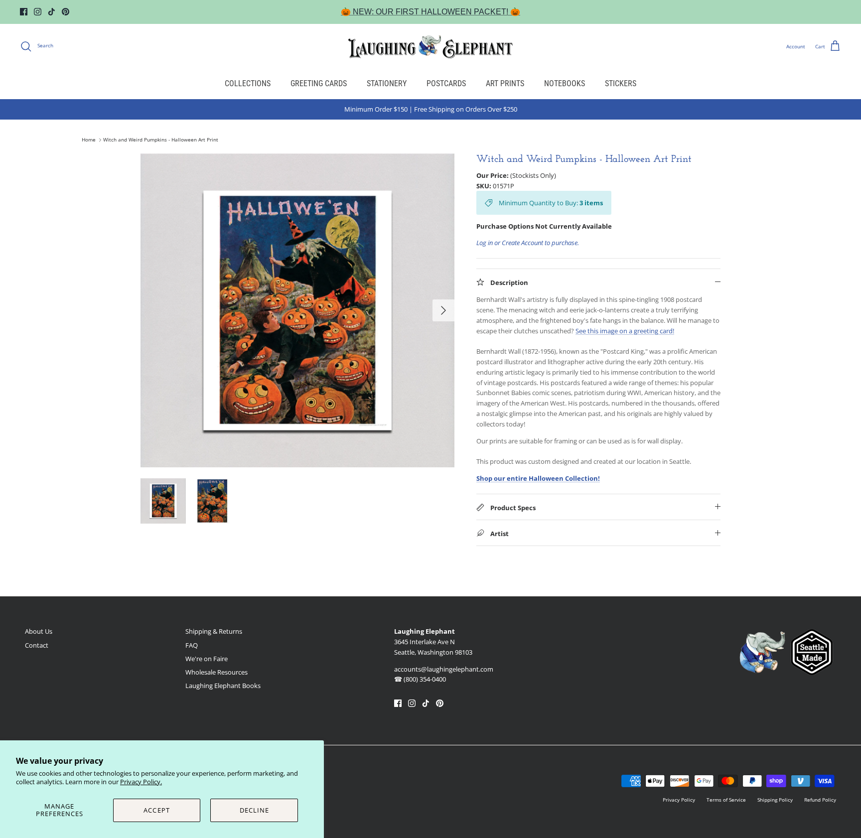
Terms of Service (726, 799)
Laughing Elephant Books (223, 685)
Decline (254, 810)
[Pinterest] (65, 11)
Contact (36, 645)
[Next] (443, 310)
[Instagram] (37, 11)
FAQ (191, 645)
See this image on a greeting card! (624, 330)
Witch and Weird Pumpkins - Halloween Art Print (160, 140)
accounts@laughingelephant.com (443, 669)
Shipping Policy (775, 799)
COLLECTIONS (248, 83)
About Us (38, 631)
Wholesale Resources (216, 672)
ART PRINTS (505, 83)
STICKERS (620, 83)
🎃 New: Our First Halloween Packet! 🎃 (430, 11)
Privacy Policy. (141, 781)
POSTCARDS (446, 83)
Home (89, 140)
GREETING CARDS (318, 83)
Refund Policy (820, 799)
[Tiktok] (51, 11)
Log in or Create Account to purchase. (527, 242)
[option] (297, 310)
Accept (156, 810)
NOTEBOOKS (564, 83)
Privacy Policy (679, 799)
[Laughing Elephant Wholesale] (430, 46)
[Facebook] (23, 11)
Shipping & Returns (213, 631)
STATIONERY (387, 83)
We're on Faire (206, 658)
